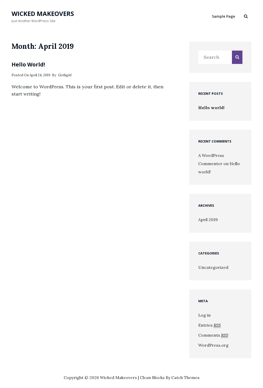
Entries (209, 325)
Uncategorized (213, 267)
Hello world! (28, 64)
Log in (204, 315)
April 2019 (208, 219)
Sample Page (223, 16)
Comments (213, 335)
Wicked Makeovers (43, 13)
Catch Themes (185, 377)
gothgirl (64, 75)
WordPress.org (213, 345)
